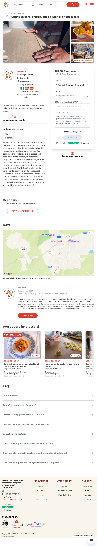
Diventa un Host (65, 491)
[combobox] (23, 4)
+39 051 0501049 (12, 494)
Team (41, 495)
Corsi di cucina (18, 14)
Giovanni (21, 71)
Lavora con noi (41, 499)
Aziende (87, 495)
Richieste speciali (64, 113)
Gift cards (87, 491)
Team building (87, 499)
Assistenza (87, 486)
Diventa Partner (65, 495)
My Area (65, 486)
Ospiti (58, 81)
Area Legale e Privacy (8, 536)
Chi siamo (41, 486)
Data (57, 91)
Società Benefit (33, 534)
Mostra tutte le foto (83, 60)
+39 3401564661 (11, 491)
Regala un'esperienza (73, 156)
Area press (41, 491)
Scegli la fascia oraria (66, 102)
